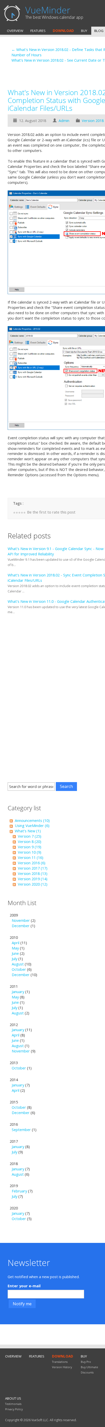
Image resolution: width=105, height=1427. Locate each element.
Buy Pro (86, 1362)
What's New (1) (28, 830)
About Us (13, 1398)
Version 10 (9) (29, 852)
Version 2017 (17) (32, 868)
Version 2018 (93, 120)
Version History (62, 1367)
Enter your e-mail (24, 1285)
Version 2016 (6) (31, 862)
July (14, 958)
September (21, 1129)
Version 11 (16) (30, 857)
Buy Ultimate (89, 1367)
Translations (60, 1362)
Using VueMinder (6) (32, 825)
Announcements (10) (32, 820)
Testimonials (13, 1404)
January (18, 991)
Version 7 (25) (29, 836)
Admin (64, 120)
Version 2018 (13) (32, 873)
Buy (84, 30)
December (21, 925)
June (15, 953)
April (15, 942)
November (21, 920)
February (19, 1190)
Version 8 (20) (29, 841)
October (19, 969)
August (18, 963)
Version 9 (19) (29, 846)
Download (63, 30)
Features (38, 30)
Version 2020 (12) (32, 884)
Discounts (87, 1372)
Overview (15, 30)
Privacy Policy (14, 1409)
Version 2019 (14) (32, 878)
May (15, 947)
